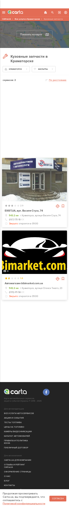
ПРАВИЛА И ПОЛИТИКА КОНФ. (16, 441)
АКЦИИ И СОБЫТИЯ (14, 418)
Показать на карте (31, 34)
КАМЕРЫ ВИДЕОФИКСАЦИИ (18, 431)
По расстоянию (57, 80)
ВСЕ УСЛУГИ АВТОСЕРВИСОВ (19, 413)
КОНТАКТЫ (9, 485)
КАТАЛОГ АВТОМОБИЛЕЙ (17, 436)
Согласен (58, 498)
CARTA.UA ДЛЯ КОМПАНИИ (17, 460)
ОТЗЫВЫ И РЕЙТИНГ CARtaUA (14, 465)
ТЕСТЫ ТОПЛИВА (13, 422)
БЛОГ (7, 481)
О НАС (7, 476)
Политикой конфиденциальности (24, 503)
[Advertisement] (34, 4)
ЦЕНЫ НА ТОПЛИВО (14, 427)
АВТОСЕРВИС (59, 12)
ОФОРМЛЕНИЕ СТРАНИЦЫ (17, 472)
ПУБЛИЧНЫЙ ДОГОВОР (16, 447)
